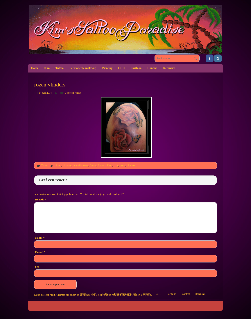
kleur (109, 165)
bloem (58, 165)
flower (93, 165)
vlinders (131, 165)
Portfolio (136, 68)
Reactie (40, 199)
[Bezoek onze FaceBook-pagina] (209, 58)
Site (37, 266)
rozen (122, 165)
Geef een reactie (73, 92)
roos (116, 165)
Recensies (169, 68)
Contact (152, 68)
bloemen (67, 165)
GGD (121, 68)
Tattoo (59, 68)
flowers (102, 165)
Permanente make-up (82, 68)
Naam (40, 237)
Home (34, 68)
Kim (47, 68)
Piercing (107, 68)
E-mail (40, 252)
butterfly (77, 165)
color (85, 165)
